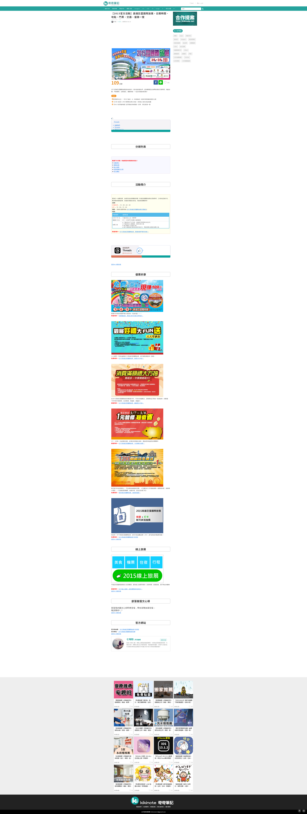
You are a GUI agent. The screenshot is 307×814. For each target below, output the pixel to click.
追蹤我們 (126, 248)
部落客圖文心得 (118, 169)
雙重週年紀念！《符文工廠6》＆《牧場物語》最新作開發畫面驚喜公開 (134, 99)
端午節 (176, 39)
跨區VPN (188, 35)
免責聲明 (145, 807)
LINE (148, 8)
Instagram (137, 8)
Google (158, 8)
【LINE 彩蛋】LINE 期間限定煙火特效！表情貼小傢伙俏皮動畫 (132, 102)
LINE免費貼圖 (177, 57)
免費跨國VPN (177, 50)
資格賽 (184, 53)
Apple (181, 35)
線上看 (185, 43)
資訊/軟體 (168, 8)
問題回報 (152, 807)
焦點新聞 (114, 8)
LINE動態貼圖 (186, 61)
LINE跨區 (176, 61)
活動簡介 (116, 163)
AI (162, 8)
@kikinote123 (127, 253)
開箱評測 (121, 8)
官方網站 (116, 171)
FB (152, 8)
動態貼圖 (176, 53)
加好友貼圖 (177, 43)
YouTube (187, 57)
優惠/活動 (129, 8)
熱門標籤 (179, 31)
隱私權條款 (160, 807)
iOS (143, 8)
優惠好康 (116, 165)
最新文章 (107, 8)
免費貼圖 (192, 43)
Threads (127, 250)
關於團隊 (168, 807)
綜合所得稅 (192, 39)
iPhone (186, 50)
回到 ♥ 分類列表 (116, 264)
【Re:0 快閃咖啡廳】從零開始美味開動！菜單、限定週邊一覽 (132, 104)
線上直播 (182, 46)
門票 (190, 53)
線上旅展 (116, 167)
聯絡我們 (139, 807)
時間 (175, 35)
